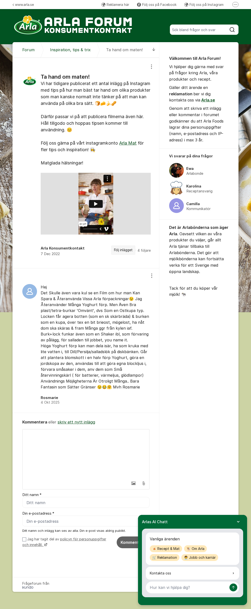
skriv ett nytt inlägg (76, 422)
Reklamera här (118, 4)
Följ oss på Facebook (159, 4)
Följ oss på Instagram (206, 4)
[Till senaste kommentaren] (154, 50)
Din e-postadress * (38, 513)
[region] (86, 163)
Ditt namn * (31, 495)
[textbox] (86, 453)
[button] (133, 483)
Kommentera (133, 542)
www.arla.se (24, 4)
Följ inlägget (123, 250)
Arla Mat (128, 143)
